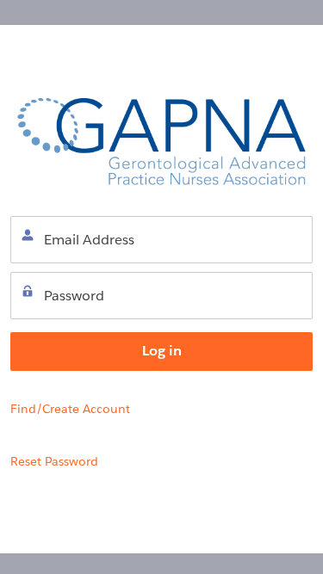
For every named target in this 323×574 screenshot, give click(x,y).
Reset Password (54, 461)
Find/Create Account (70, 409)
